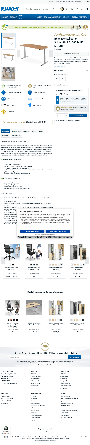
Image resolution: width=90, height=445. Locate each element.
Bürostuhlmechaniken (65, 396)
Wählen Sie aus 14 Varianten (71, 54)
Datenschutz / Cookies (36, 383)
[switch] (6, 437)
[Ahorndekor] (56, 264)
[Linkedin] (46, 431)
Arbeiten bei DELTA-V (6, 400)
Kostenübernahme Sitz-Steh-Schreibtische (69, 398)
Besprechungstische (35, 403)
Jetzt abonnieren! (74, 357)
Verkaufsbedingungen (36, 376)
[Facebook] (43, 431)
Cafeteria (33, 408)
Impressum (33, 373)
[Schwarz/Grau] (14, 320)
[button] (8, 40)
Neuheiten (62, 1)
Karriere (51, 1)
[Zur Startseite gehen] (10, 9)
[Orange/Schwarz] (11, 320)
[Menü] (9, 426)
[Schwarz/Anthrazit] (37, 264)
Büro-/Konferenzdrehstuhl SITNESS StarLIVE (11, 268)
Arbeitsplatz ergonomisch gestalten (68, 410)
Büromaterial (34, 412)
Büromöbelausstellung (65, 383)
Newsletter (86, 1)
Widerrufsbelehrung (35, 378)
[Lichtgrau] (50, 264)
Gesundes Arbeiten (5, 396)
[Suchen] (53, 9)
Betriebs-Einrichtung (35, 417)
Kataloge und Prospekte (65, 381)
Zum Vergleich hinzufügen (74, 120)
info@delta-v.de (6, 380)
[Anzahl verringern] (57, 115)
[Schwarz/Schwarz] (31, 264)
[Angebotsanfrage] (87, 9)
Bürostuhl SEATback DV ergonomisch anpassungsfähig (13, 325)
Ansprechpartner (78, 1)
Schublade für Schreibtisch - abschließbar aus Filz (34, 324)
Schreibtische (34, 398)
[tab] (5, 131)
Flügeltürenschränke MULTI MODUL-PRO (56, 268)
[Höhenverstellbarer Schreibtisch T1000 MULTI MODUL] (35, 54)
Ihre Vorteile (63, 373)
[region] (27, 57)
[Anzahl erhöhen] (66, 115)
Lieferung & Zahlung (35, 381)
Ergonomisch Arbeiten (65, 400)
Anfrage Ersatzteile (64, 388)
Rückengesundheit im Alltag (66, 403)
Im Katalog (58, 49)
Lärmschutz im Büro (65, 412)
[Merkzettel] (72, 9)
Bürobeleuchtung (64, 408)
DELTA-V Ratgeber (70, 1)
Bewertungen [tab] (5, 136)
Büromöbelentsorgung (65, 385)
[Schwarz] (13, 264)
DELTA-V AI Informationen (7, 398)
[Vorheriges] (18, 53)
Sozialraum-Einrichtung (36, 415)
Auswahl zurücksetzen (62, 85)
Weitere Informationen (59, 66)
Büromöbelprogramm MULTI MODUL (37, 122)
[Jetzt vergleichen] (67, 9)
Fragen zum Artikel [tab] (16, 136)
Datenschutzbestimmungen (46, 361)
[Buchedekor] (53, 264)
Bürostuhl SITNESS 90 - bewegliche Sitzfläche (34, 268)
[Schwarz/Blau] (34, 264)
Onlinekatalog (63, 378)
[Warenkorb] (82, 9)
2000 (63, 79)
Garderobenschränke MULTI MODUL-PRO (78, 268)
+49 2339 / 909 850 (8, 376)
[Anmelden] (77, 9)
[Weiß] (10, 264)
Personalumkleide (64, 415)
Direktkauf (56, 1)
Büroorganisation (35, 410)
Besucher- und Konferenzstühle (38, 405)
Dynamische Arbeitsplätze (66, 417)
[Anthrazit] (61, 264)
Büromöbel (33, 396)
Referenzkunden (5, 403)
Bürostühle (33, 400)
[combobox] (38, 9)
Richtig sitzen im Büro (65, 405)
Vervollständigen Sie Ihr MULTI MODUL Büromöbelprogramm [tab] (45, 237)
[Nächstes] (51, 53)
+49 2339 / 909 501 (7, 378)
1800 (57, 79)
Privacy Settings (34, 385)
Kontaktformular (13, 383)
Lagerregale (33, 420)
